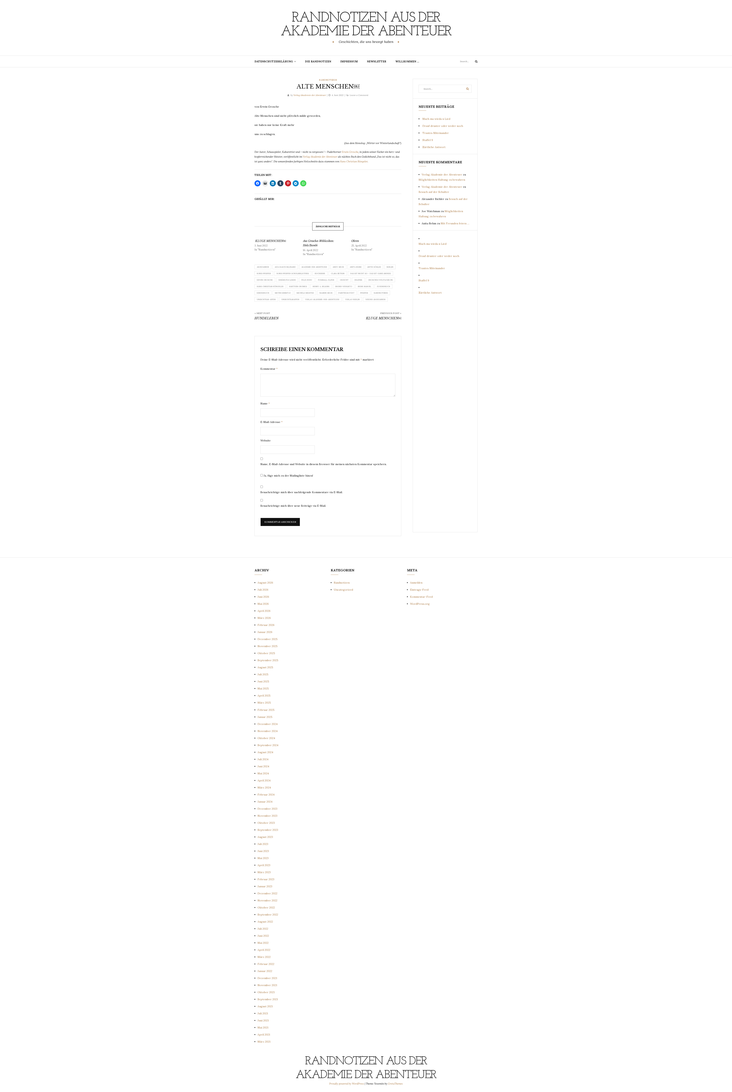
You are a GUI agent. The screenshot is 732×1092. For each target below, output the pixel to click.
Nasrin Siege (326, 293)
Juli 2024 (263, 759)
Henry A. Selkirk (321, 286)
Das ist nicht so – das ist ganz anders (370, 273)
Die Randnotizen (318, 61)
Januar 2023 (265, 886)
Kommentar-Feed (421, 596)
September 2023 (268, 830)
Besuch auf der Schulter (434, 192)
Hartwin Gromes (298, 286)
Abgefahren (263, 267)
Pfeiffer (364, 293)
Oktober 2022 (266, 907)
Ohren (355, 241)
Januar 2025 (265, 717)
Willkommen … (407, 61)
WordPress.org (420, 604)
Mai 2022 (263, 943)
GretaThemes (395, 1083)
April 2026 (264, 611)
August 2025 (265, 667)
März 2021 (264, 1041)
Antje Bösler (374, 267)
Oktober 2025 (266, 653)
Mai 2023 (263, 858)
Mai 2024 (263, 773)
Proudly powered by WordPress (347, 1083)
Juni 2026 (263, 596)
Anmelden (416, 582)
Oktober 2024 (266, 738)
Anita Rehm (355, 267)
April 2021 (264, 1034)
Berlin (390, 267)
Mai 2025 (263, 688)
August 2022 (265, 921)
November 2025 (268, 646)
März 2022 (264, 957)
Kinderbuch (263, 293)
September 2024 (268, 745)
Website (265, 440)
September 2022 (268, 914)
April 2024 (264, 780)
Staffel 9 (427, 140)
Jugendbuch (383, 286)
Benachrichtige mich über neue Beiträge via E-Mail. (293, 505)
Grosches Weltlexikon (380, 280)
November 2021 (267, 985)
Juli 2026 (263, 589)
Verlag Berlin (352, 299)
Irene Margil (364, 286)
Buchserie (320, 273)
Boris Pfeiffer (264, 273)
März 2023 (264, 872)
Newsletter (376, 61)
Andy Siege (338, 267)
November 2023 (267, 815)
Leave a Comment (359, 95)
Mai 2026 (263, 604)
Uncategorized (343, 589)
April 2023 (264, 865)
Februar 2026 (266, 625)
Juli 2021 (263, 1013)
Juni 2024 (263, 766)
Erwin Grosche (350, 152)
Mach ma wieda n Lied (436, 119)
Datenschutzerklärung (273, 61)
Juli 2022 (263, 928)
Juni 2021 (263, 1020)
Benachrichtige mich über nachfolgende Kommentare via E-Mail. (301, 492)
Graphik (358, 280)
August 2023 (265, 837)
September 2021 (268, 999)
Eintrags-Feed (419, 589)
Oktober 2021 (266, 992)
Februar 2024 (266, 794)
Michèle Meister (305, 293)
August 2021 (265, 1006)
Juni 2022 (263, 935)
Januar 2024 (265, 801)
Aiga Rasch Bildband (285, 267)
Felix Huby (306, 280)
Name (265, 403)
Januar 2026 (265, 632)
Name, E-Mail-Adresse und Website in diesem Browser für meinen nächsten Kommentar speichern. (323, 464)
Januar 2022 (265, 971)
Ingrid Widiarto (343, 286)
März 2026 (264, 618)
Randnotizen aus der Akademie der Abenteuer (366, 25)
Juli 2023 (263, 844)
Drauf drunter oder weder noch (442, 126)
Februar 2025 (266, 710)
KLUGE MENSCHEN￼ (270, 241)
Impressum (349, 61)
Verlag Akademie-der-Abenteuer (322, 299)
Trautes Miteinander (435, 133)
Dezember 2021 (267, 978)
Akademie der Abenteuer (314, 267)
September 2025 (268, 660)
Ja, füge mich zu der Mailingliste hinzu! (288, 475)
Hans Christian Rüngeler (354, 161)
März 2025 (264, 702)
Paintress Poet (346, 293)
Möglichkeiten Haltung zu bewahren (442, 179)
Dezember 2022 (267, 893)
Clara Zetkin (337, 273)
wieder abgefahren (375, 299)
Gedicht (344, 280)
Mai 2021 (263, 1027)
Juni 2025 (263, 681)
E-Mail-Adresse (271, 422)
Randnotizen (328, 79)
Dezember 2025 (268, 639)
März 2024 (264, 787)
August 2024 (265, 752)
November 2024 (268, 731)
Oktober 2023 (266, 823)
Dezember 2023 (267, 808)
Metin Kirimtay (283, 293)
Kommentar (269, 368)
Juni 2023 (263, 851)
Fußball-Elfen (326, 280)
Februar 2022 (266, 964)
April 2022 (264, 950)
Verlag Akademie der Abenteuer (309, 95)
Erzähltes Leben (287, 280)
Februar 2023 (266, 879)
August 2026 (265, 582)
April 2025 (264, 695)
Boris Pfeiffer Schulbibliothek (293, 273)
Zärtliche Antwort (433, 147)
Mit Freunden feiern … (455, 223)
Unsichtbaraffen (290, 299)
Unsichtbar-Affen (266, 299)
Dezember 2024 (268, 724)
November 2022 (267, 900)
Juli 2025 (263, 674)
